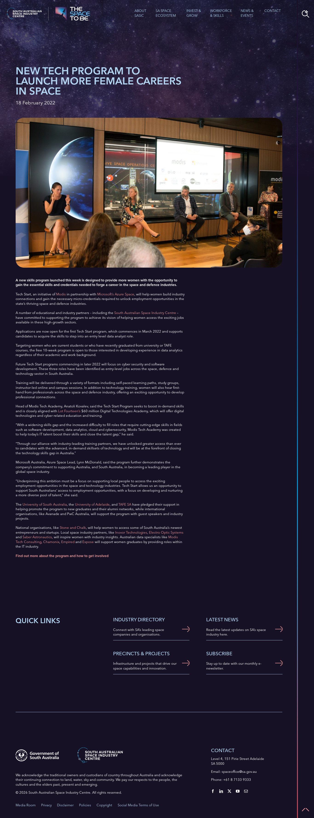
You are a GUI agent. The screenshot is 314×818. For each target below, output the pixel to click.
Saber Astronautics (37, 537)
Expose (88, 542)
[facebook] (213, 791)
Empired (67, 542)
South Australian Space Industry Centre (145, 313)
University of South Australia (45, 504)
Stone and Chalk (73, 527)
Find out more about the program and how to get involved (62, 556)
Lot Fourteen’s (69, 411)
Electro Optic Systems (166, 532)
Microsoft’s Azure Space (115, 294)
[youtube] (238, 791)
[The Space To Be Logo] (72, 8)
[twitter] (229, 791)
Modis (61, 294)
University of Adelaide (92, 504)
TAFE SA (124, 504)
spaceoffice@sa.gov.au (239, 771)
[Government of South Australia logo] (37, 751)
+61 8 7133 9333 (237, 779)
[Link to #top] (305, 809)
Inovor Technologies (131, 532)
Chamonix (51, 542)
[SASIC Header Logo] (24, 9)
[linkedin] (221, 791)
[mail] (246, 791)
